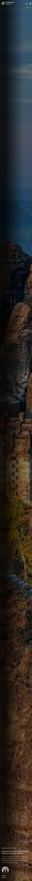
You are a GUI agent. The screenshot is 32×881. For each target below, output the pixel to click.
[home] (7, 3)
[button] (28, 7)
